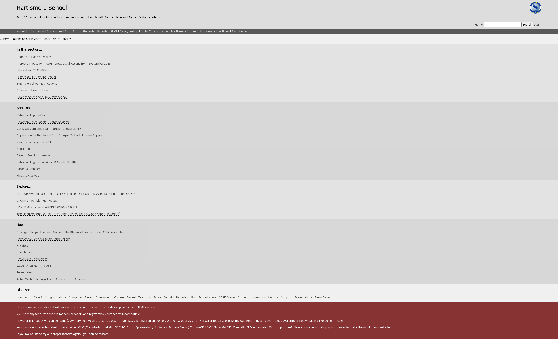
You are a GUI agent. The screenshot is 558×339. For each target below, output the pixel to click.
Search (527, 24)
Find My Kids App (28, 175)
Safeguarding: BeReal (31, 115)
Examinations (241, 31)
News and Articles (217, 31)
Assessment (104, 297)
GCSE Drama (227, 297)
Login (537, 24)
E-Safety (22, 246)
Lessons (273, 297)
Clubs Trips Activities (154, 31)
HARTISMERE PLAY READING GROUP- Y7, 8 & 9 (47, 207)
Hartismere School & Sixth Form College (43, 239)
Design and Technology (32, 259)
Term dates (24, 272)
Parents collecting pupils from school (42, 97)
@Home (119, 297)
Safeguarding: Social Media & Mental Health (46, 162)
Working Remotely (176, 297)
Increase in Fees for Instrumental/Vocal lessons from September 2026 (63, 63)
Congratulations (55, 297)
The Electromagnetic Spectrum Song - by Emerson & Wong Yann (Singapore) (68, 214)
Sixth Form (72, 31)
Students (88, 31)
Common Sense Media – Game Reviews (43, 122)
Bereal (89, 297)
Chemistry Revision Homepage (37, 200)
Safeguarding (129, 31)
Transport (145, 297)
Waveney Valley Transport (34, 266)
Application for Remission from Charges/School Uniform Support (60, 135)
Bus (193, 297)
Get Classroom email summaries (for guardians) (49, 129)
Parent (131, 297)
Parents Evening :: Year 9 (33, 155)
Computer (75, 297)
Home (479, 24)
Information (36, 31)
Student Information (252, 297)
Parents (102, 31)
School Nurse (207, 297)
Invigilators (24, 252)
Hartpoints (25, 297)
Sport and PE (25, 149)
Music (158, 297)
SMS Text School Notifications (37, 84)
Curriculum (54, 31)
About (21, 31)
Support (286, 297)
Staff (113, 31)
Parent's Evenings (28, 169)
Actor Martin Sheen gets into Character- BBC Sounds (52, 279)
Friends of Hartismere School (36, 77)
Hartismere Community (187, 31)
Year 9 (38, 297)
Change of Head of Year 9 (34, 57)
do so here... (103, 334)
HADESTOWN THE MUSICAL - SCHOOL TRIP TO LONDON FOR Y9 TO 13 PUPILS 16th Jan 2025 (76, 194)
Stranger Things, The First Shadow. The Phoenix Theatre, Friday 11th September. (71, 232)
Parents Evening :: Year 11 (34, 142)
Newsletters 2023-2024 (32, 70)
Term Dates (322, 297)
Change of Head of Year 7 (34, 90)
